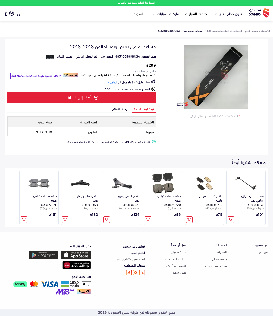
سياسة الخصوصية (175, 258)
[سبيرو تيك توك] (129, 272)
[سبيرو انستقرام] (135, 272)
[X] (142, 272)
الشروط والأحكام (176, 265)
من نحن (263, 252)
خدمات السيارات (196, 13)
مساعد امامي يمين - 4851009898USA (180, 30)
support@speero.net (130, 259)
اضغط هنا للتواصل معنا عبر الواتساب (136, 2)
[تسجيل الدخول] (11, 13)
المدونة (139, 13)
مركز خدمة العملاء (216, 265)
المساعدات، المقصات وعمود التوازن (223, 30)
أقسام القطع (251, 30)
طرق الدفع (179, 272)
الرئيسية (265, 30)
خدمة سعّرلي (219, 258)
